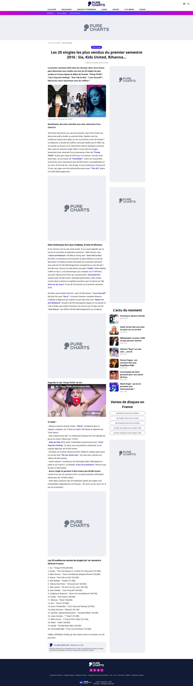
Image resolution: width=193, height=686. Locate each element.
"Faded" (90, 268)
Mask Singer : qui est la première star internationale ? (130, 386)
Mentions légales (69, 675)
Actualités (52, 9)
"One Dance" (53, 309)
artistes (115, 9)
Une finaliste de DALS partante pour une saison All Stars (131, 374)
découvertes (67, 9)
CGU (111, 675)
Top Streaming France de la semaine (127, 423)
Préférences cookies (137, 675)
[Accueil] (96, 4)
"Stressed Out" (94, 274)
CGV (115, 675)
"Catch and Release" (57, 255)
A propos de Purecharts (56, 675)
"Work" (80, 426)
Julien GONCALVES (62, 645)
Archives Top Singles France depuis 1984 (127, 428)
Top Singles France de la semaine (127, 418)
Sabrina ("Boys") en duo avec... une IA (130, 350)
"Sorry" (66, 296)
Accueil (50, 43)
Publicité (128, 675)
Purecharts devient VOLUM (132, 316)
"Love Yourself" (99, 293)
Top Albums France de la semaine (127, 413)
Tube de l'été (54, 442)
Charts (104, 9)
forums (142, 9)
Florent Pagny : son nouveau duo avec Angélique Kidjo (128, 363)
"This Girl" (95, 168)
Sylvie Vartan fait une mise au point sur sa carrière (132, 328)
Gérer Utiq (121, 675)
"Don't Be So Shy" (94, 255)
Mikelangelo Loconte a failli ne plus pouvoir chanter (132, 339)
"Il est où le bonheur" (85, 464)
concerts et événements (86, 9)
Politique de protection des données (98, 675)
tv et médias (129, 9)
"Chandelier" (77, 158)
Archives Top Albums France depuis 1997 (127, 433)
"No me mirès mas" (70, 455)
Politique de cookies (81, 675)
